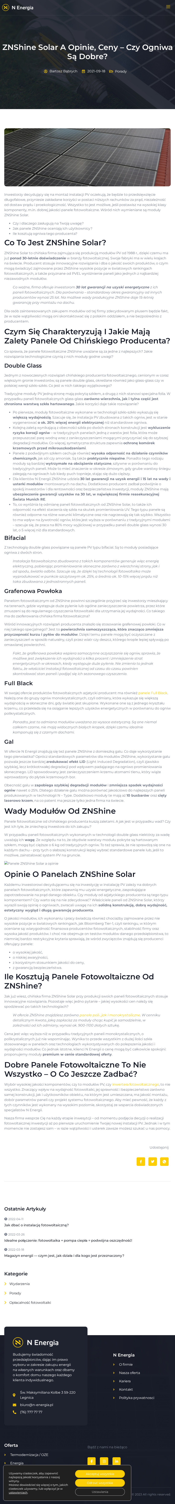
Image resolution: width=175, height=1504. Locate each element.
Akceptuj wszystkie (100, 1474)
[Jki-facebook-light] (92, 1461)
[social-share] (141, 1161)
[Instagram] (104, 1461)
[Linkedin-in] (116, 1461)
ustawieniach (18, 1492)
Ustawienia (100, 1492)
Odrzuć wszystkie (100, 1483)
